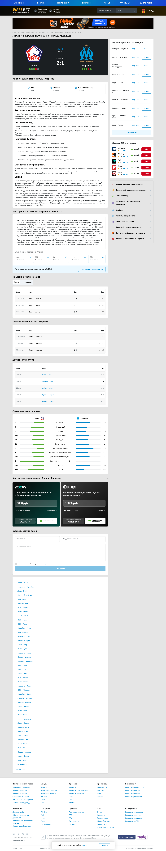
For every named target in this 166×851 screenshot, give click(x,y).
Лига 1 (60, 49)
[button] (102, 478)
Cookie (84, 845)
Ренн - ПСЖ (22, 744)
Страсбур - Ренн (24, 628)
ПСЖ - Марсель (23, 748)
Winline (121, 154)
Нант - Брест (22, 632)
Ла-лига (72, 824)
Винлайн (44, 797)
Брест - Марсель (24, 719)
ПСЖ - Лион (22, 624)
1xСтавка (121, 148)
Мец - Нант (22, 665)
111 (126, 168)
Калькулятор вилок (133, 815)
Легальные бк (18, 812)
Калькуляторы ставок (134, 812)
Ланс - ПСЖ (22, 591)
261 (126, 162)
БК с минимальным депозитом (21, 816)
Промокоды (102, 787)
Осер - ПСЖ (22, 764)
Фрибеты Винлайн (76, 794)
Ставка (146, 49)
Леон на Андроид (20, 794)
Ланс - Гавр (22, 760)
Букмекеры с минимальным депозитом (128, 203)
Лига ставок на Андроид (23, 800)
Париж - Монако (24, 657)
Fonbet (120, 166)
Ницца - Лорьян (24, 703)
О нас (99, 812)
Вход (151, 11)
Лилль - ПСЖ (22, 583)
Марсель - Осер (24, 686)
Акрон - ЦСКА (117, 83)
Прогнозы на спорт (77, 812)
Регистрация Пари (132, 791)
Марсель (28, 282)
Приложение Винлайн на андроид (130, 233)
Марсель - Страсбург (26, 587)
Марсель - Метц (24, 653)
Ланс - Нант (22, 599)
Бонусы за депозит (48, 794)
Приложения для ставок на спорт (23, 822)
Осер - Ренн (22, 715)
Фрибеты (119, 210)
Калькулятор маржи (133, 818)
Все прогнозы (131, 132)
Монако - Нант (23, 740)
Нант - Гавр (22, 711)
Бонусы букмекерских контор (128, 227)
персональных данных (43, 564)
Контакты (101, 815)
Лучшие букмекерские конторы (129, 184)
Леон (43, 803)
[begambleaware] (127, 837)
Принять (105, 845)
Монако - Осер (23, 636)
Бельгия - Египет (119, 108)
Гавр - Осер (22, 669)
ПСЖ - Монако (23, 690)
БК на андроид (122, 196)
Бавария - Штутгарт (120, 49)
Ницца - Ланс (23, 603)
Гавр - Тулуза (22, 736)
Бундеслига (74, 821)
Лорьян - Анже (23, 727)
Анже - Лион (22, 674)
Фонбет (72, 803)
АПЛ (70, 818)
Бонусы (44, 787)
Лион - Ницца (23, 723)
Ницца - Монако (24, 752)
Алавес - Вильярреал (117, 66)
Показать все (20, 769)
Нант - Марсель (24, 612)
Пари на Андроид (20, 791)
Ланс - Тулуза (22, 649)
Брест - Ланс (22, 616)
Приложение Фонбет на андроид (130, 239)
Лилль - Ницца (23, 641)
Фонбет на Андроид (21, 797)
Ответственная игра (105, 827)
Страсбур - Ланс (24, 694)
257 (126, 156)
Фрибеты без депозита (125, 216)
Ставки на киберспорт (22, 826)
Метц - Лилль (23, 756)
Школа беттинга (103, 821)
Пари (43, 800)
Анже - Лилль (23, 707)
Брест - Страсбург (24, 595)
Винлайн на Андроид (21, 787)
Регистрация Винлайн (134, 787)
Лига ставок (46, 824)
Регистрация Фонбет (133, 797)
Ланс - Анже (22, 682)
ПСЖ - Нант (22, 620)
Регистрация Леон (132, 794)
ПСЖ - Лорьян (23, 608)
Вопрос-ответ (102, 818)
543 (126, 150)
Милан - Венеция (119, 57)
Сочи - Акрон (117, 125)
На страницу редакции (90, 269)
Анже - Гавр (22, 645)
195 (126, 175)
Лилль (16, 282)
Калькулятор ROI (132, 821)
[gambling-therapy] (142, 837)
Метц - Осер (22, 731)
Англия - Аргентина (120, 100)
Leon (120, 172)
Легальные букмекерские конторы (130, 190)
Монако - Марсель (25, 661)
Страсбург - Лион (24, 698)
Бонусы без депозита (125, 222)
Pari (119, 160)
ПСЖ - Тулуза (22, 678)
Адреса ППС (102, 824)
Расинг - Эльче (118, 74)
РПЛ (70, 815)
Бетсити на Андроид (21, 803)
